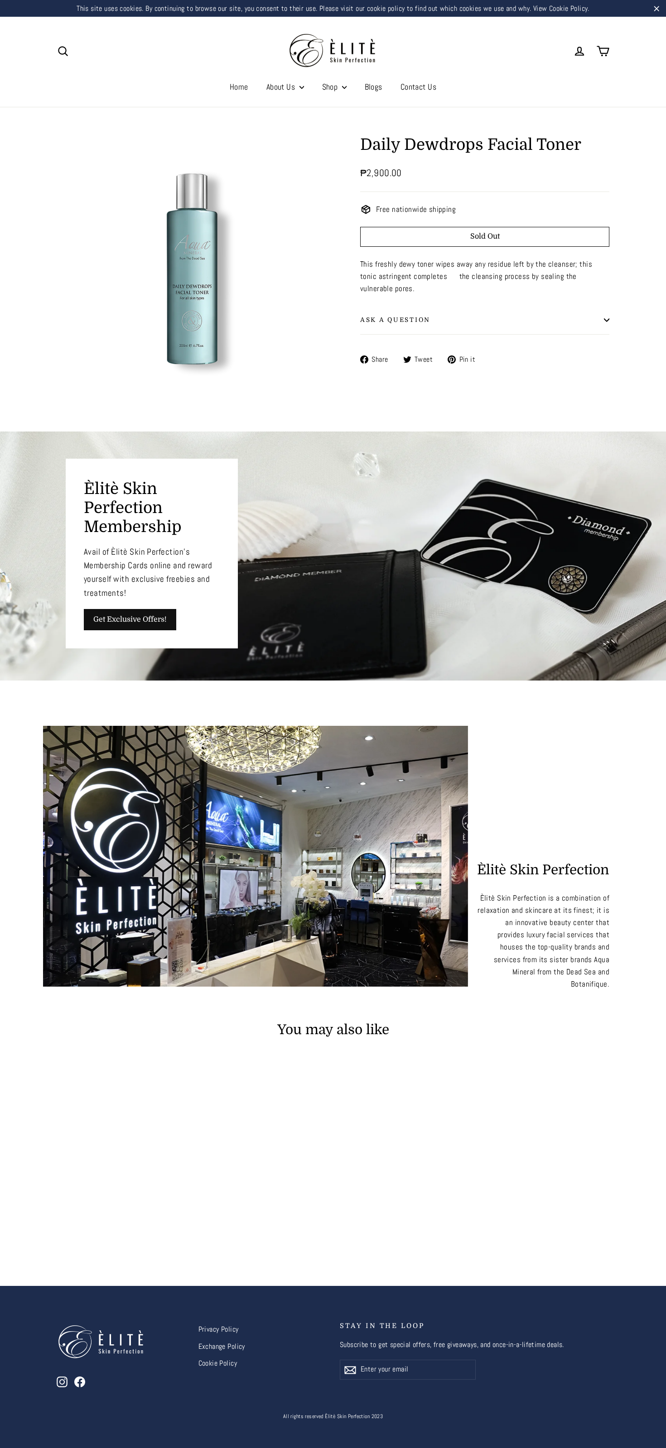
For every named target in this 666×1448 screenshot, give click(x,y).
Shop (331, 87)
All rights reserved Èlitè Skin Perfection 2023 (333, 1416)
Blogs (373, 87)
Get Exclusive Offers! (130, 619)
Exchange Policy (221, 1346)
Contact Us (418, 87)
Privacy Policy (218, 1329)
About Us (281, 87)
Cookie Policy (217, 1363)
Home (239, 87)
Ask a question (395, 319)
